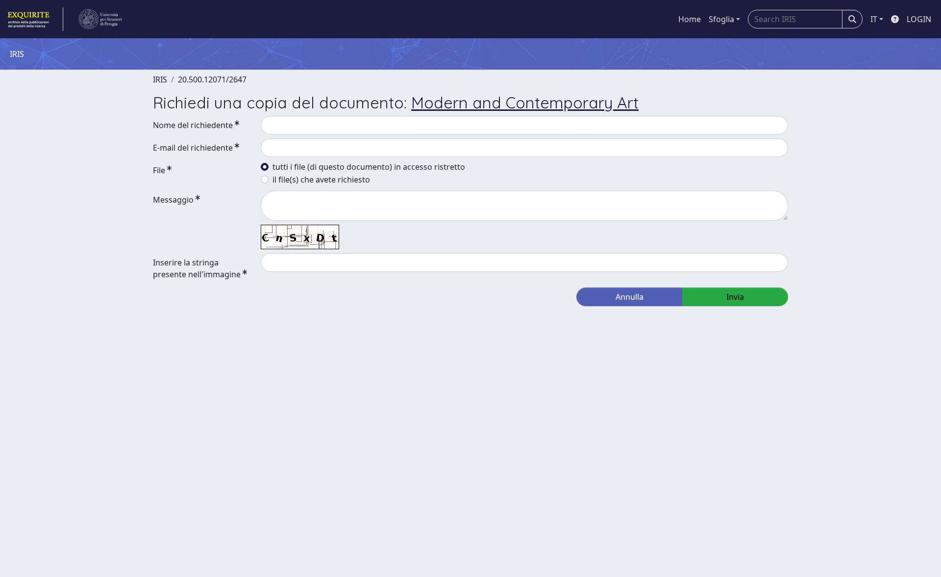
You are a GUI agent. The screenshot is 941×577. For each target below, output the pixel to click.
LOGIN (919, 19)
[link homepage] (34, 19)
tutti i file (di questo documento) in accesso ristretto (368, 166)
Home (689, 19)
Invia (735, 296)
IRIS (160, 79)
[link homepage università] (100, 19)
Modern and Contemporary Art (525, 102)
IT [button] (873, 19)
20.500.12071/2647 (212, 79)
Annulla (630, 296)
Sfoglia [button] (721, 19)
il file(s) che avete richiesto (321, 179)
